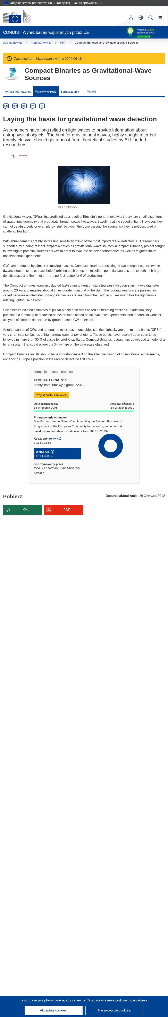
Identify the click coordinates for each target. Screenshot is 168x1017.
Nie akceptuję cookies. (114, 1010)
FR (33, 105)
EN (15, 105)
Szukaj (150, 17)
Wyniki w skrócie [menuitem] (46, 91)
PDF (67, 509)
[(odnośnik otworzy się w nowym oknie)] (17, 16)
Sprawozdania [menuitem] (70, 91)
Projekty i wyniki (41, 42)
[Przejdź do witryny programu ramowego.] (10, 74)
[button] (140, 17)
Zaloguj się (130, 17)
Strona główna (12, 42)
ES (24, 105)
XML (26, 509)
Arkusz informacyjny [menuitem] (18, 91)
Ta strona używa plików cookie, (43, 1000)
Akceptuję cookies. (53, 1010)
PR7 (63, 42)
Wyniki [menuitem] (91, 91)
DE (6, 105)
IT (42, 105)
